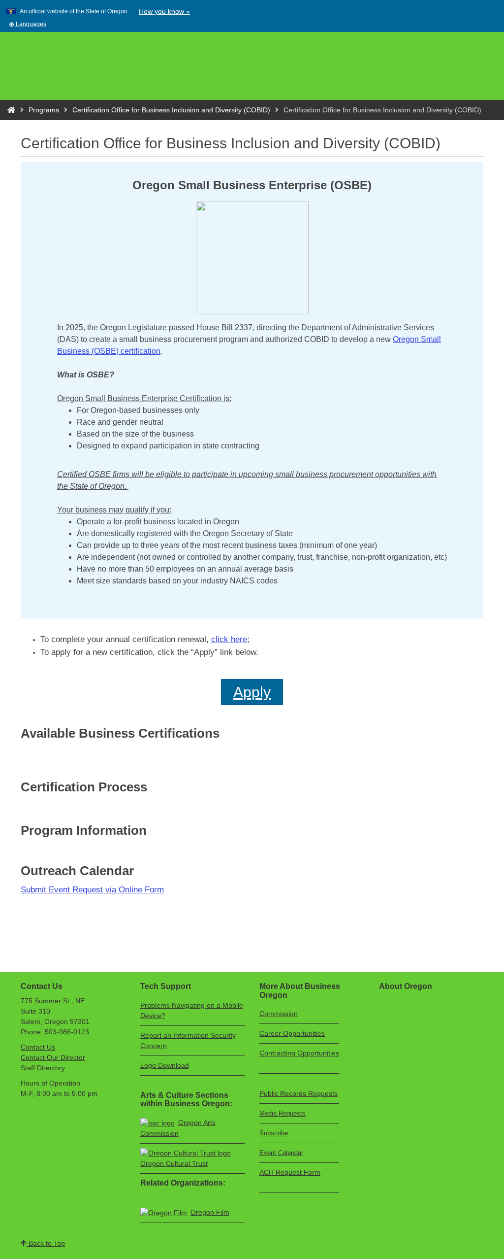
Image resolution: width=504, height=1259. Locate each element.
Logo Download (164, 1065)
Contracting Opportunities (299, 1053)
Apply (252, 692)
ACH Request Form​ (289, 1172)
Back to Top (46, 1243)
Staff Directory (43, 1068)
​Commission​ (278, 1014)
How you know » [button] (164, 11)
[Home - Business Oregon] (11, 110)
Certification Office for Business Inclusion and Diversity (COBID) (171, 110)
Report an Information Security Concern (188, 1040)
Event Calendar (281, 1153)
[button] (27, 24)
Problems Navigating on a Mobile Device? (191, 1010)
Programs (44, 110)
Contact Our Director (53, 1057)
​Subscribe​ (273, 1133)
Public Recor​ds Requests (298, 1093)
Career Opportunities (292, 1033)
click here (229, 639)
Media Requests (282, 1113)
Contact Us (38, 1047)
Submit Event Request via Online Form (92, 889)
